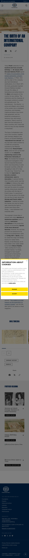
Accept (14, 293)
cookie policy (12, 283)
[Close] (27, 261)
